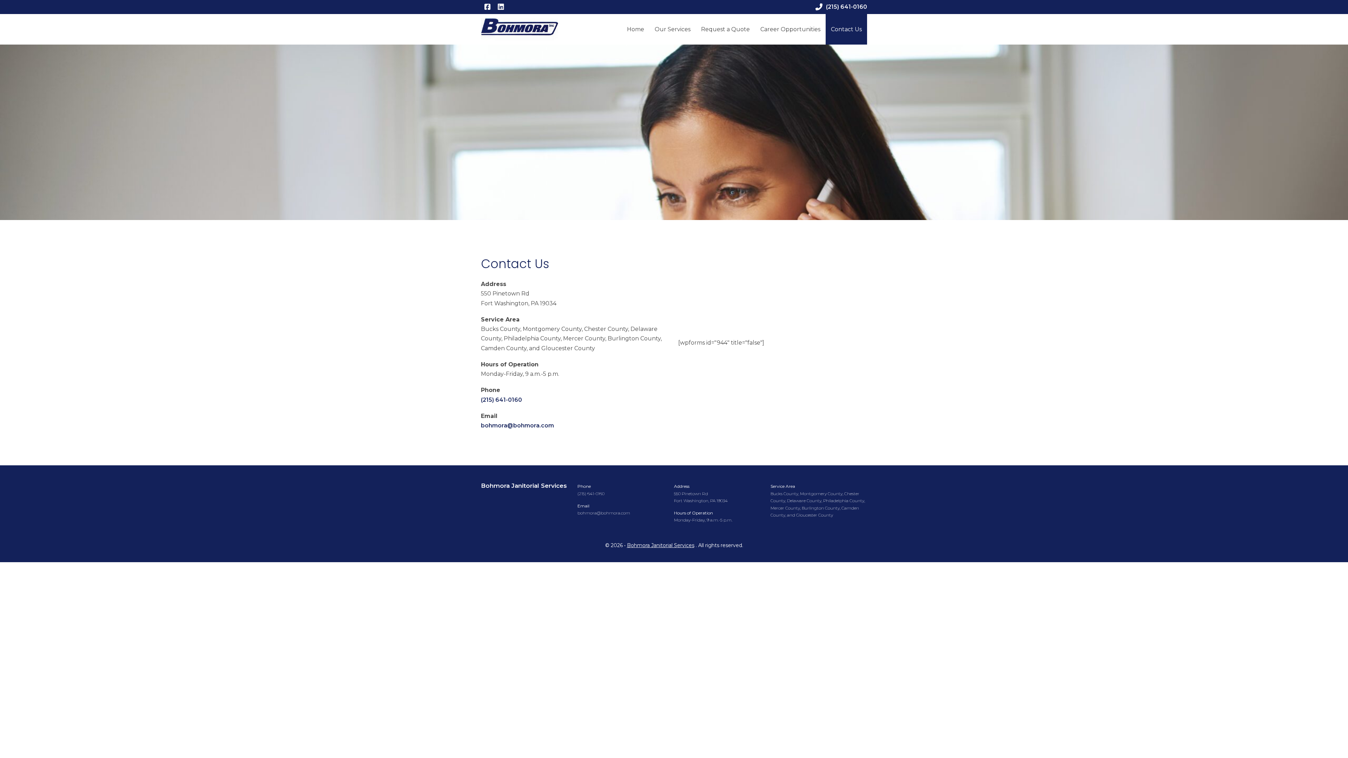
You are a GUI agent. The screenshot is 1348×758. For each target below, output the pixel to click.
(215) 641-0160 (846, 7)
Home (635, 29)
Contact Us (846, 29)
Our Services (672, 29)
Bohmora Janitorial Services (524, 486)
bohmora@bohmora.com (517, 425)
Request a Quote (725, 29)
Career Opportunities (790, 29)
